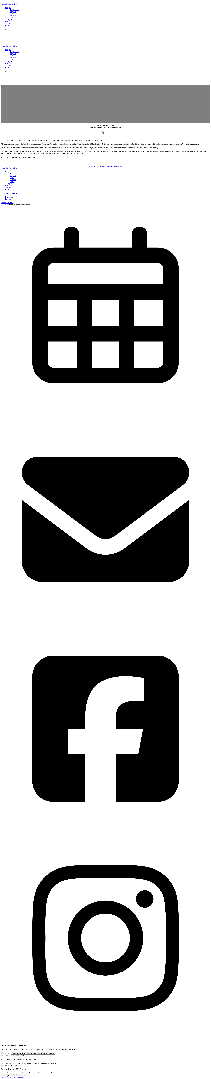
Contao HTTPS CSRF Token (14, 1056)
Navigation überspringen (9, 4)
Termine (8, 23)
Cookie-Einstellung (7, 203)
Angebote (13, 12)
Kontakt (8, 25)
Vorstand (13, 16)
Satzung (12, 18)
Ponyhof (8, 8)
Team (12, 14)
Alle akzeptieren (21, 1075)
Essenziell (7, 1053)
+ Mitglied (9, 20)
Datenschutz (9, 197)
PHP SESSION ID (10, 1065)
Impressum (9, 199)
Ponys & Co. (14, 10)
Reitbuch (8, 21)
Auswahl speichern (8, 1075)
